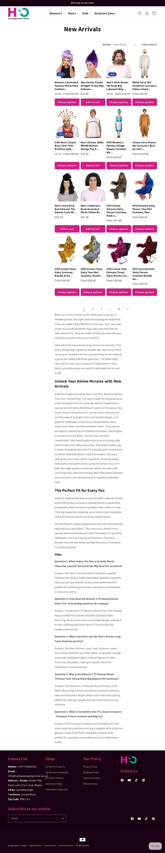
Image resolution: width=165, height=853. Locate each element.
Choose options (67, 102)
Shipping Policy (91, 772)
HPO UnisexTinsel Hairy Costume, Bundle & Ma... (65, 272)
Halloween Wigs (54, 783)
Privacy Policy (90, 766)
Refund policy (35, 845)
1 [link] (84, 309)
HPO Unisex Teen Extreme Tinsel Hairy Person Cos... (118, 272)
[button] (57, 13)
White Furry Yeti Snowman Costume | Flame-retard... (144, 86)
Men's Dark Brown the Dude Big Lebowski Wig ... (117, 86)
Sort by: (107, 44)
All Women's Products (57, 772)
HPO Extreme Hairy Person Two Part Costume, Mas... (143, 209)
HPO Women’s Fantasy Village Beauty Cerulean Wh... (116, 147)
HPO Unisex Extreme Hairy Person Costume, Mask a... (117, 210)
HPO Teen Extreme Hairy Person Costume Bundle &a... (143, 274)
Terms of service (66, 845)
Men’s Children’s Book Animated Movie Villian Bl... (91, 209)
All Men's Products (55, 766)
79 (119, 309)
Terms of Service (91, 778)
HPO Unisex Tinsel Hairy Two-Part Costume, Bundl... (92, 272)
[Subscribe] (62, 818)
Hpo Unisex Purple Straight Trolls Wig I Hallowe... (93, 86)
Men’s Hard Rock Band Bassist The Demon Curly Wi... (66, 209)
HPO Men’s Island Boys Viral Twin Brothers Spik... (65, 146)
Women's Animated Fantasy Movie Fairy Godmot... (66, 86)
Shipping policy (82, 845)
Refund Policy (90, 783)
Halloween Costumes (57, 789)
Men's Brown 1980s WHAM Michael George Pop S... (92, 146)
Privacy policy (50, 845)
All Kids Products (54, 778)
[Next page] (127, 309)
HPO (16, 845)
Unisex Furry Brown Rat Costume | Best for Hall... (144, 146)
